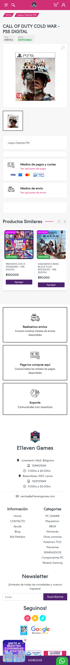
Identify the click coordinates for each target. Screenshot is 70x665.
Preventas (52, 547)
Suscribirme (55, 596)
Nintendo (52, 531)
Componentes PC (52, 557)
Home (8, 15)
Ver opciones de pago (33, 168)
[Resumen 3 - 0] (32, 231)
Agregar (19, 282)
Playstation (52, 521)
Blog (17, 531)
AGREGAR (35, 660)
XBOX (52, 526)
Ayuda (17, 526)
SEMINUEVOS (52, 552)
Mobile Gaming (53, 562)
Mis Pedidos (17, 536)
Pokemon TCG (52, 542)
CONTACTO (17, 521)
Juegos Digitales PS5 (27, 15)
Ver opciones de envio (33, 192)
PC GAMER (53, 515)
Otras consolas (52, 536)
